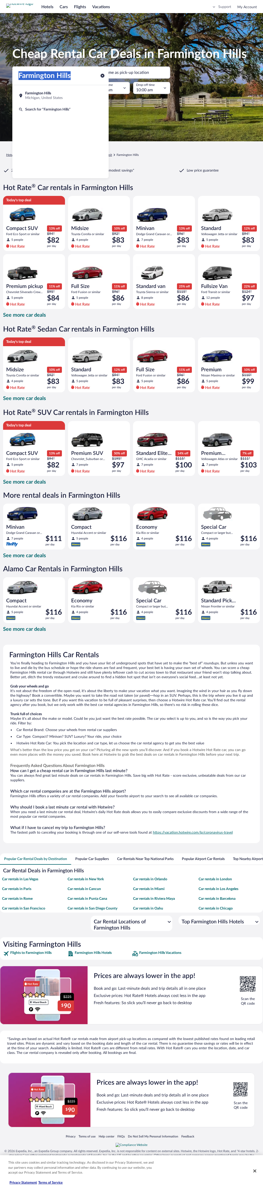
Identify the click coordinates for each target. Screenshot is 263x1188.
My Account (247, 7)
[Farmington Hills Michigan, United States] (60, 95)
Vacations (101, 7)
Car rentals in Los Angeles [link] (218, 889)
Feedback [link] (187, 1136)
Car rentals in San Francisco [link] (23, 908)
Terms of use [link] (87, 1136)
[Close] (254, 1171)
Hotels (47, 7)
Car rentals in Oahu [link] (148, 908)
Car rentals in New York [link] (86, 879)
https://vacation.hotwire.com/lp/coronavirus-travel (193, 832)
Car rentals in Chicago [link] (216, 908)
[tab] (35, 859)
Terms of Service (50, 1182)
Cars (64, 7)
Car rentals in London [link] (215, 879)
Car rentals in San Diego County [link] (92, 908)
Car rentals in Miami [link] (149, 889)
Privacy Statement (23, 1182)
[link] (35, 954)
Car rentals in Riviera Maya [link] (154, 899)
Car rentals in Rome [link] (17, 899)
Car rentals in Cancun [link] (84, 889)
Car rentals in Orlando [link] (150, 879)
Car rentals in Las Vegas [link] (20, 879)
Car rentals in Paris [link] (16, 889)
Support (224, 7)
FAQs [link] (121, 1136)
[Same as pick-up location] (131, 72)
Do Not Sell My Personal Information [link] (153, 1136)
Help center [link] (106, 1136)
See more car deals (24, 315)
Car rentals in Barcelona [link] (217, 899)
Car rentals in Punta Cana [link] (87, 899)
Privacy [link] (71, 1136)
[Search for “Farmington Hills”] (60, 109)
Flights (80, 7)
